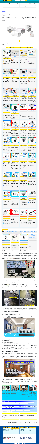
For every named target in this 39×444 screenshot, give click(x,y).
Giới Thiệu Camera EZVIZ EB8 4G (15, 390)
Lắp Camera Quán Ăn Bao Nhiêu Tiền (24, 413)
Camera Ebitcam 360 (21, 406)
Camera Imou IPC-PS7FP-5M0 (15, 143)
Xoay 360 (22, 47)
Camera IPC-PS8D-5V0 (23, 143)
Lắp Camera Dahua (22, 430)
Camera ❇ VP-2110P (10, 232)
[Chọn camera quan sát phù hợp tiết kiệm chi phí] (35, 5)
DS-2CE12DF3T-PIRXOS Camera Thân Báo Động (9, 231)
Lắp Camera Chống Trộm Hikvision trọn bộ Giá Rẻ (7, 411)
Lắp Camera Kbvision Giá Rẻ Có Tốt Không (27, 232)
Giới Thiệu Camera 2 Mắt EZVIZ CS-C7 (6, 390)
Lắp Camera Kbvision (22, 428)
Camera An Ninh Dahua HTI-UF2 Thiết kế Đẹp (28, 231)
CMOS (20, 47)
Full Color (17, 47)
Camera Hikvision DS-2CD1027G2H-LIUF (19, 231)
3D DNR (32, 47)
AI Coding (28, 47)
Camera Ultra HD (13, 432)
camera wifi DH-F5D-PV (15, 240)
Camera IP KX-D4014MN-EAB (32, 177)
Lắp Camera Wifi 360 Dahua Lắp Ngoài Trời (6, 406)
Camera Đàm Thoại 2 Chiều (6, 430)
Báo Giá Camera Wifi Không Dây (5, 413)
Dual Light (10, 47)
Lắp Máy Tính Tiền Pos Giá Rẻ (24, 390)
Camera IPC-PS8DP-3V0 (32, 143)
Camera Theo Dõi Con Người (6, 428)
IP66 (30, 47)
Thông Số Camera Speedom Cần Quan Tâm (33, 392)
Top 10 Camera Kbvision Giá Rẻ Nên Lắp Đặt (17, 232)
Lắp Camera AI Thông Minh (5, 48)
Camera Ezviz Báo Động (34, 406)
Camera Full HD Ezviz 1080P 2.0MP (14, 406)
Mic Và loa (7, 47)
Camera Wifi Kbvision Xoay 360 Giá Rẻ (27, 406)
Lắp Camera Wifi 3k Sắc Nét (5, 407)
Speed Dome (25, 47)
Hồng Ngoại (14, 47)
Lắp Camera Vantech (22, 429)
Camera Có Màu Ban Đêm (6, 429)
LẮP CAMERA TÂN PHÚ (7, 0)
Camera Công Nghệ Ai (19, 9)
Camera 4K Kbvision (14, 429)
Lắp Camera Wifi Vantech (10, 407)
